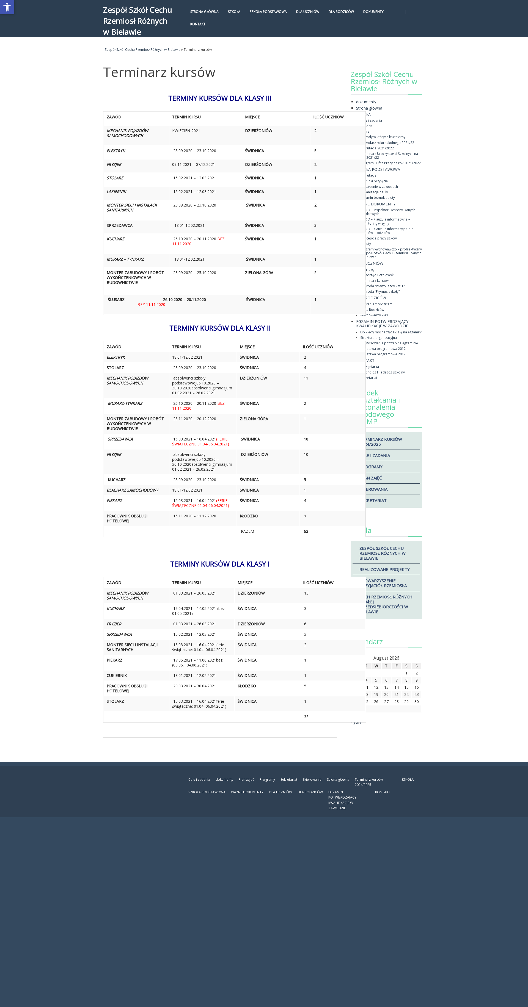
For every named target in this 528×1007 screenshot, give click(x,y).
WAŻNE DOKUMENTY (375, 204)
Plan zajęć (370, 478)
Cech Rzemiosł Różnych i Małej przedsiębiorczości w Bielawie (386, 604)
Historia (366, 126)
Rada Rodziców (372, 309)
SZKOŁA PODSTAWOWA (268, 11)
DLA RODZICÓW (341, 11)
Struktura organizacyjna (378, 337)
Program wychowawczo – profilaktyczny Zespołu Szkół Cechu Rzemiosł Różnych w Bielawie (391, 253)
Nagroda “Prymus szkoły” (380, 291)
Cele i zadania (371, 120)
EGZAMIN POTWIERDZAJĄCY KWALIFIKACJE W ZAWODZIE (382, 324)
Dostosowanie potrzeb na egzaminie (389, 343)
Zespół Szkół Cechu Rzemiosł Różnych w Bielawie (137, 20)
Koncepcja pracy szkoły (378, 238)
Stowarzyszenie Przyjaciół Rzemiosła (383, 583)
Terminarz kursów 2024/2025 (380, 441)
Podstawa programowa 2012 (383, 348)
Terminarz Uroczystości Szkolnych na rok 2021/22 (389, 155)
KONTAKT (197, 24)
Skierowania (373, 489)
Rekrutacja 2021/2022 (377, 148)
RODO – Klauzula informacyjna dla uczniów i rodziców (386, 231)
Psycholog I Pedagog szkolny (382, 372)
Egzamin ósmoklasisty (377, 197)
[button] (7, 7)
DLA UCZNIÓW (307, 11)
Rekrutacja (368, 175)
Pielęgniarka (369, 366)
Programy (371, 466)
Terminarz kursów (374, 280)
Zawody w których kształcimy (382, 137)
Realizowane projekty (384, 569)
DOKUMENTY (373, 11)
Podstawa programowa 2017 (383, 354)
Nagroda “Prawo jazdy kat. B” (382, 286)
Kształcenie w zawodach (379, 186)
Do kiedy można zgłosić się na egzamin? (391, 332)
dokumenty (366, 101)
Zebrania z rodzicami (376, 304)
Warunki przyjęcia (374, 181)
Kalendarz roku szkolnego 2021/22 (387, 142)
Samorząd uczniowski (377, 275)
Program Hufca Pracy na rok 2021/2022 (390, 163)
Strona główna (204, 11)
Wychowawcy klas (374, 315)
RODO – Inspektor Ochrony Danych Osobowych (387, 212)
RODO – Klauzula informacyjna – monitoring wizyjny (385, 221)
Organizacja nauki (374, 192)
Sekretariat (368, 377)
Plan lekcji (367, 269)
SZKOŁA (234, 11)
